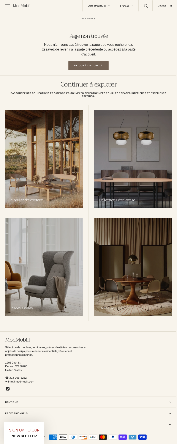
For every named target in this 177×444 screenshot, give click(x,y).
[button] (7, 5)
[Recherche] (142, 5)
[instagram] (7, 388)
